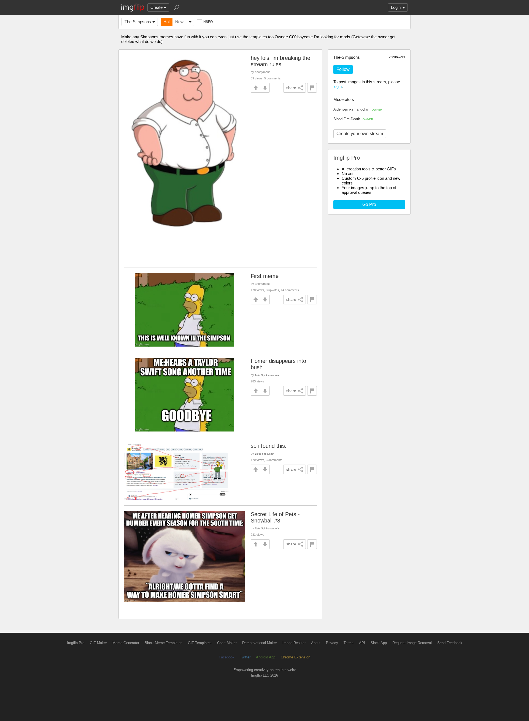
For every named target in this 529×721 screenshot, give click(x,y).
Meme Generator (125, 643)
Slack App (379, 643)
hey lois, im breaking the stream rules (280, 61)
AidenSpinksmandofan (357, 109)
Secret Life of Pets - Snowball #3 (275, 517)
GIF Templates (200, 643)
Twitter (245, 657)
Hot (166, 21)
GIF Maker (98, 643)
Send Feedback (449, 643)
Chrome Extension (295, 657)
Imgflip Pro (75, 643)
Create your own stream (359, 133)
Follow (343, 69)
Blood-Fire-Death (353, 119)
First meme (265, 276)
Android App (265, 657)
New (179, 21)
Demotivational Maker (259, 643)
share (291, 87)
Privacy (332, 643)
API (362, 643)
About (315, 643)
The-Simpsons (138, 21)
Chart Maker (227, 643)
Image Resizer (294, 643)
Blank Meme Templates (163, 643)
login (337, 86)
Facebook (226, 657)
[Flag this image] (312, 88)
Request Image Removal (412, 643)
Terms (348, 643)
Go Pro (369, 204)
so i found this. (269, 446)
